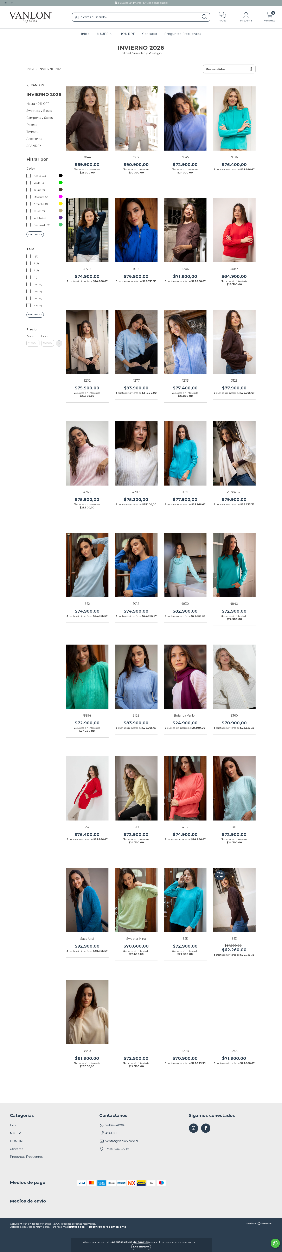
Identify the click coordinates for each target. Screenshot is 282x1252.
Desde (29, 336)
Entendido (141, 1246)
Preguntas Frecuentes (182, 34)
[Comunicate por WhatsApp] (275, 1243)
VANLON (37, 85)
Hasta (44, 336)
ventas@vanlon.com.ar (121, 1141)
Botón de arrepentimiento (107, 1226)
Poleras (31, 125)
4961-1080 (113, 1133)
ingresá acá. (76, 1226)
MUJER (103, 34)
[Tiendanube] (259, 1224)
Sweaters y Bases (39, 111)
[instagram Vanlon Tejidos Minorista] (6, 3)
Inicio (85, 34)
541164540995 (115, 1125)
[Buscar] (205, 17)
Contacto (149, 34)
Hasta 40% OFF (37, 104)
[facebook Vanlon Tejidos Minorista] (12, 3)
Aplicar (59, 343)
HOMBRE (127, 34)
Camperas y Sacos (39, 118)
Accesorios (34, 139)
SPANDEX (33, 146)
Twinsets (32, 132)
